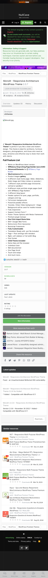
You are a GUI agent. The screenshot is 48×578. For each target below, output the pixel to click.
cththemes (30, 93)
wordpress (9, 95)
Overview (6, 104)
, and (16, 259)
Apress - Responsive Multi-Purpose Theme (27, 470)
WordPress (37, 144)
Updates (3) (18, 104)
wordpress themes (22, 95)
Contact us (38, 538)
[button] (3, 23)
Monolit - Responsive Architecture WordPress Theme (24, 377)
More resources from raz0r (24, 328)
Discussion (38, 104)
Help (34, 541)
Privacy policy (26, 541)
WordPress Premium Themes (24, 439)
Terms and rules (13, 541)
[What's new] (40, 22)
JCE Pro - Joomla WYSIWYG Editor (20, 341)
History (28, 104)
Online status (20, 538)
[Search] (45, 22)
